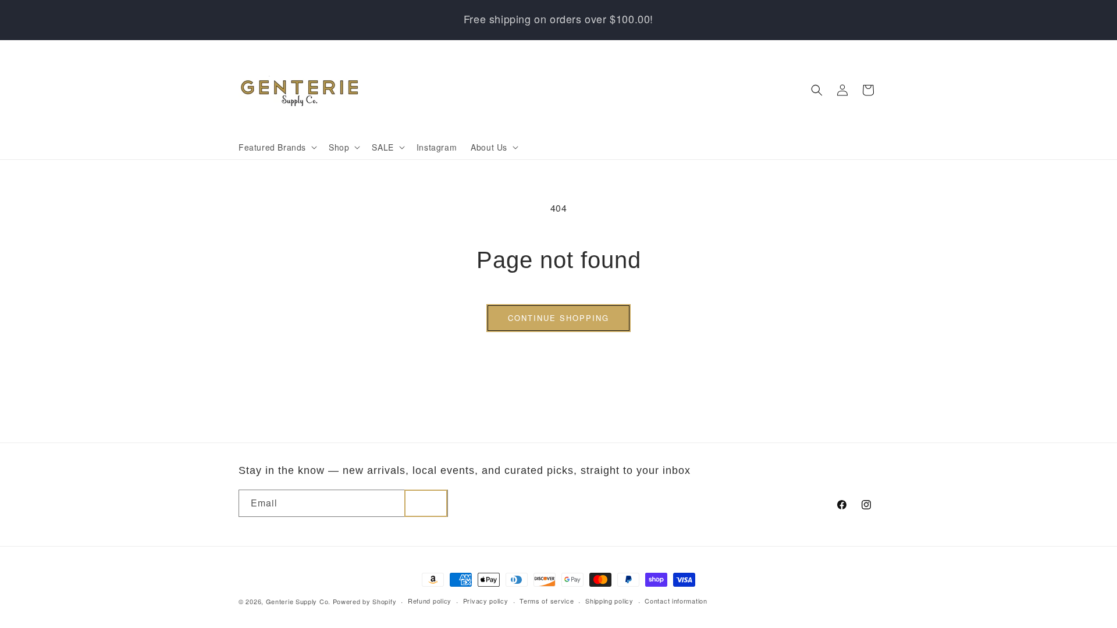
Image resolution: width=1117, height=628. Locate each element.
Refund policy (429, 600)
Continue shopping (558, 317)
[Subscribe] (425, 503)
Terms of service (547, 600)
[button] (277, 147)
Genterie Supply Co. (298, 601)
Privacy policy (485, 600)
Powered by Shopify (365, 601)
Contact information (676, 600)
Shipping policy (609, 600)
